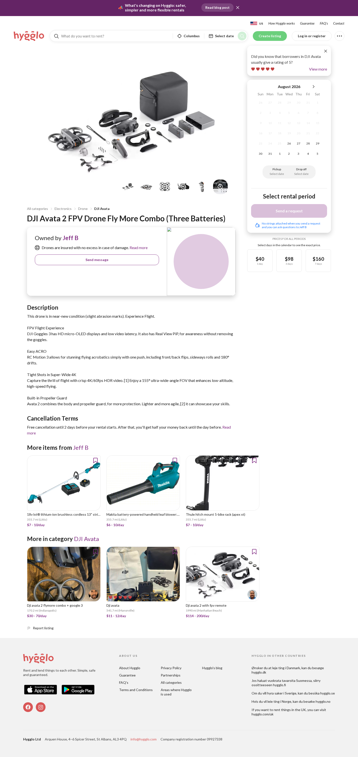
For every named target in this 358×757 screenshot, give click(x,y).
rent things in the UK (290, 710)
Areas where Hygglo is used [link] (176, 692)
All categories (37, 209)
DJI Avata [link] (86, 538)
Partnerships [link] (170, 675)
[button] (238, 7)
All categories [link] (171, 682)
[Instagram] (41, 707)
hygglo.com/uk (262, 714)
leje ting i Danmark (286, 668)
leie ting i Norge (279, 701)
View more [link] (318, 69)
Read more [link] (138, 247)
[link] (29, 36)
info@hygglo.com (144, 739)
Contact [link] (338, 23)
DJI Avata (102, 209)
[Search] (242, 36)
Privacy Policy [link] (171, 668)
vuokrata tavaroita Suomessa (290, 680)
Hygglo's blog (212, 668)
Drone (83, 209)
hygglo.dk (259, 672)
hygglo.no (323, 701)
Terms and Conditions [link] (136, 690)
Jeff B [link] (70, 237)
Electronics (63, 209)
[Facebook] (28, 707)
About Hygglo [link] (129, 668)
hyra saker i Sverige (281, 693)
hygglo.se (327, 693)
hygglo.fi (279, 685)
